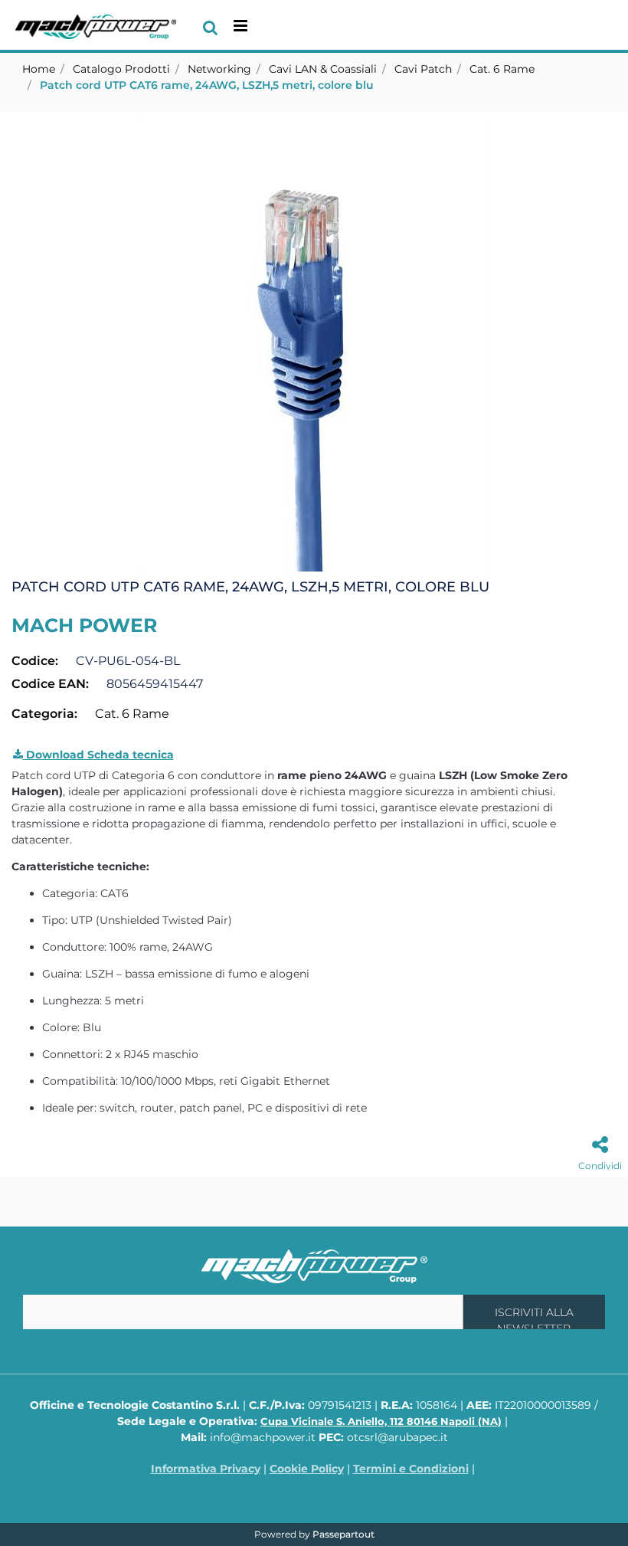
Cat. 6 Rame (502, 69)
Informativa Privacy (205, 1469)
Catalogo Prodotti (121, 69)
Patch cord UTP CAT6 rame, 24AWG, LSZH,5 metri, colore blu (207, 85)
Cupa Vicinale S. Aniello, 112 (381, 1421)
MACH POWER (84, 625)
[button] (314, 341)
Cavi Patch (423, 69)
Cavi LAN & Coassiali (323, 69)
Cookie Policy (307, 1469)
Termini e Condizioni (411, 1469)
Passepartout (343, 1534)
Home (38, 69)
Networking (219, 69)
